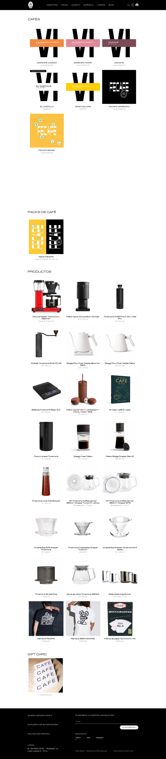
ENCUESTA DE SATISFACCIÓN (43, 725)
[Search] (128, 5)
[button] (132, 4)
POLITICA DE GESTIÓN (39, 734)
